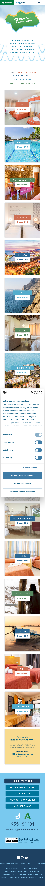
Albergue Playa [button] (23, 79)
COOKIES (32, 877)
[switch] (38, 442)
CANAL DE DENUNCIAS (18, 877)
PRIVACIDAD (33, 869)
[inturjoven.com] (14, 2)
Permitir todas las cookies (22, 475)
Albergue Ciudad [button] (27, 72)
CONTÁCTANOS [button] (24, 781)
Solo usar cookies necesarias (22, 492)
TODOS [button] (11, 72)
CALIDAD (4, 877)
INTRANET (36, 874)
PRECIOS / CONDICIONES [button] (23, 800)
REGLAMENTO (24, 871)
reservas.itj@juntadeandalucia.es (23, 829)
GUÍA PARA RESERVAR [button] (24, 787)
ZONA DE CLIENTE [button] (24, 794)
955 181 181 (22, 824)
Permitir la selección (22, 483)
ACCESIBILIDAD (11, 871)
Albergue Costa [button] (22, 76)
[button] (39, 2)
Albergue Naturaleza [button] (22, 83)
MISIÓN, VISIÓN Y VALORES (17, 869)
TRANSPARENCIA (24, 874)
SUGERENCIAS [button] (24, 806)
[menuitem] (11, 72)
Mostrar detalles (30, 468)
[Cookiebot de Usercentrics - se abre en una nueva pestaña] (31, 392)
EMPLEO (40, 877)
